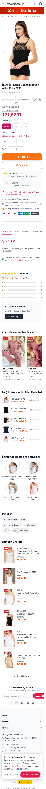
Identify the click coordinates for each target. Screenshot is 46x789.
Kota (4, 93)
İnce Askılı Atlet (10, 519)
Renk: (7, 120)
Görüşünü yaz (14, 316)
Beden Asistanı (9, 136)
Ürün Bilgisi (7, 231)
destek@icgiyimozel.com (15, 747)
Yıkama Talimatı (38, 231)
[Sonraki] (40, 50)
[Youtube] (27, 703)
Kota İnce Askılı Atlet (12, 525)
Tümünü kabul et (30, 774)
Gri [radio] (26, 126)
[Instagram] (16, 703)
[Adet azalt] (11, 149)
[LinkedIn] (33, 703)
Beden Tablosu (24, 136)
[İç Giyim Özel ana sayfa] (15, 4)
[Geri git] (3, 3)
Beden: (8, 133)
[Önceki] (3, 50)
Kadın (6, 530)
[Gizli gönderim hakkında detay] (41, 204)
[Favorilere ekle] (34, 99)
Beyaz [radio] (6, 126)
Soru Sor (25, 278)
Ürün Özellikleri (22, 231)
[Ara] (35, 3)
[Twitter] (22, 703)
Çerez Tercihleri (18, 766)
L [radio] (12, 141)
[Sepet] (40, 3)
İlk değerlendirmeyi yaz (22, 99)
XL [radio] (19, 141)
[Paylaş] (40, 100)
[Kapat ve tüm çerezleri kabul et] (40, 756)
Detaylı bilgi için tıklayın (20, 260)
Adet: (4, 149)
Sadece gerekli (11, 774)
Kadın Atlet (30, 525)
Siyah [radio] (17, 126)
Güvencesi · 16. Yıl (22, 208)
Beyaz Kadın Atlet (20, 530)
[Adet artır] (21, 149)
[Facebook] (11, 703)
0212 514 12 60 (11, 744)
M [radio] (5, 141)
